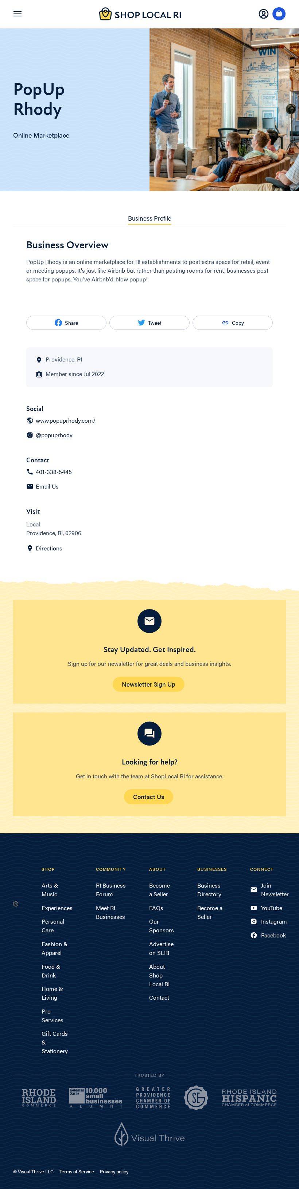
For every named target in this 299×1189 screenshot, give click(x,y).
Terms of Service (76, 1171)
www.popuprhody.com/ (66, 420)
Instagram (273, 921)
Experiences (57, 908)
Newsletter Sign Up (148, 684)
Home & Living (52, 993)
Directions (49, 548)
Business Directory (209, 889)
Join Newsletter (273, 889)
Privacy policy (114, 1171)
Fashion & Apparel (55, 948)
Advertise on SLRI (161, 948)
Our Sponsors (161, 925)
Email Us (47, 486)
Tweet (155, 322)
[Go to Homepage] (140, 18)
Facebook (273, 935)
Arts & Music (50, 889)
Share (71, 322)
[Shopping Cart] (279, 14)
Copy (238, 322)
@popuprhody (54, 435)
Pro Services (52, 1015)
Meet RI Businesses (110, 912)
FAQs (156, 908)
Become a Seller (159, 889)
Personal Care (53, 925)
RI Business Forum (111, 889)
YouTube (271, 908)
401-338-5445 (54, 471)
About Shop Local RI (159, 975)
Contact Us (148, 796)
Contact (159, 997)
